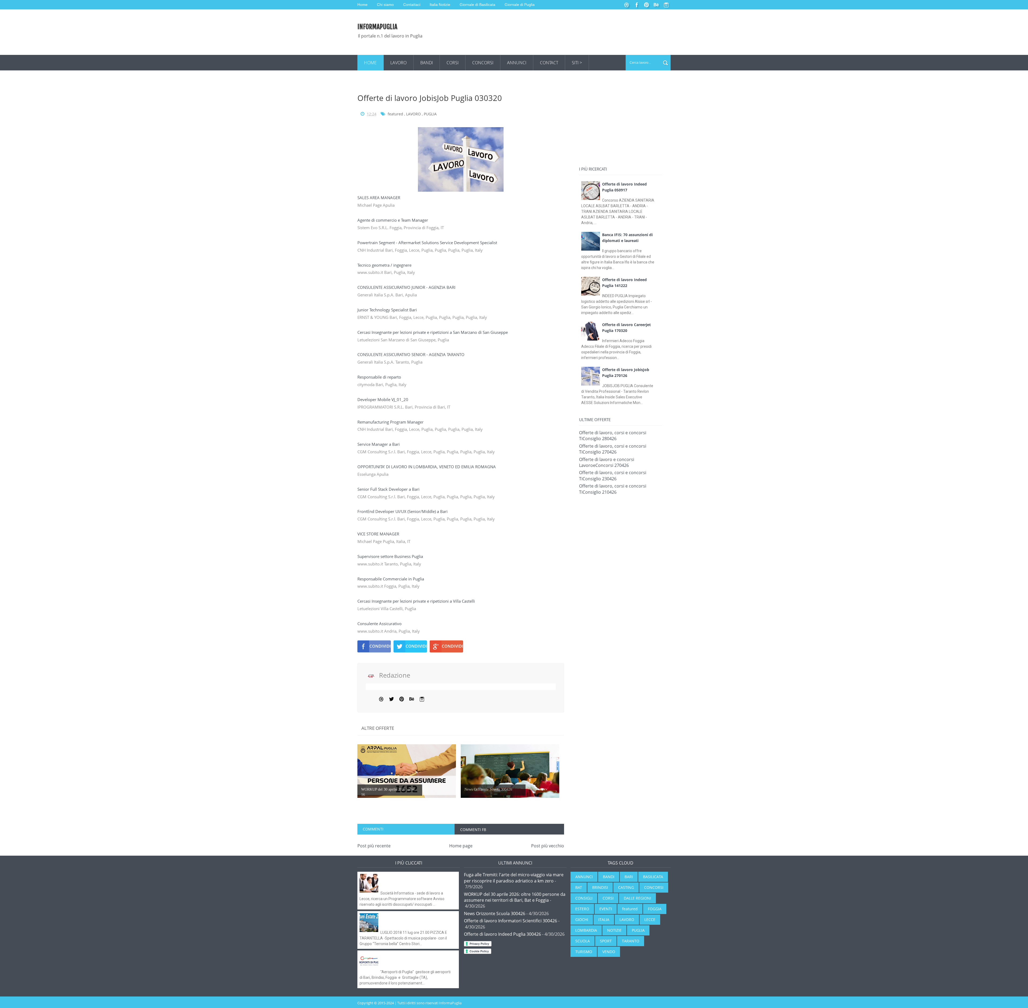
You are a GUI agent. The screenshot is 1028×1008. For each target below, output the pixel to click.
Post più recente (374, 846)
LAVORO (413, 113)
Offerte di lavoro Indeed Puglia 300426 (502, 934)
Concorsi (482, 63)
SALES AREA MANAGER (379, 197)
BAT (578, 887)
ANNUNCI (584, 876)
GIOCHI (581, 919)
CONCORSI (653, 887)
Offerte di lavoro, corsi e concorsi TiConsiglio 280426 (612, 435)
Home (370, 63)
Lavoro (398, 63)
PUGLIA (430, 113)
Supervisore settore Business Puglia (390, 556)
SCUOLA (582, 940)
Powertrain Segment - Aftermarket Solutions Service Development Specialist (427, 242)
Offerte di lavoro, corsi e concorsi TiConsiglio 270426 (612, 449)
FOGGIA (655, 908)
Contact (549, 63)
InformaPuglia (377, 27)
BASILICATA (653, 876)
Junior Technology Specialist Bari (387, 309)
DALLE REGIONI (637, 898)
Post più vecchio (547, 846)
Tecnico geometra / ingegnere (385, 265)
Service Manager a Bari (379, 444)
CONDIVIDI (380, 646)
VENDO (608, 951)
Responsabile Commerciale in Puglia (391, 579)
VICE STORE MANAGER (378, 534)
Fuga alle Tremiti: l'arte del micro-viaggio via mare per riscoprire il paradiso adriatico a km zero (514, 878)
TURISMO (583, 951)
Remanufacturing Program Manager (391, 422)
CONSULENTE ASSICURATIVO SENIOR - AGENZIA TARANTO (411, 354)
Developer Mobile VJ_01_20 (383, 399)
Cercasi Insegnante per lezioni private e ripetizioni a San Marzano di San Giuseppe (433, 332)
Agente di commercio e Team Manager (393, 220)
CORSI (608, 898)
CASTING (626, 887)
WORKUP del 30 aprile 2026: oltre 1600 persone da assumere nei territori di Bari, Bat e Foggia (514, 897)
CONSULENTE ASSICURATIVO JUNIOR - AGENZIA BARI (406, 287)
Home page (461, 846)
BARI (629, 876)
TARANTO (630, 940)
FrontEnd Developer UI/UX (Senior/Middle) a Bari (403, 511)
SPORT (606, 940)
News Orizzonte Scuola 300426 (494, 913)
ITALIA (603, 919)
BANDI (608, 876)
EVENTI (605, 908)
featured (395, 113)
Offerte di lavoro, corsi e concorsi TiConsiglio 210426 (612, 489)
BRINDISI (600, 887)
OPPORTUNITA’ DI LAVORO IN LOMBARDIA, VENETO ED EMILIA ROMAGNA (427, 466)
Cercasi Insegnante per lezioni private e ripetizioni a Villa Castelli (416, 601)
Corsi (453, 63)
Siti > (577, 63)
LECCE (649, 919)
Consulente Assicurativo (380, 623)
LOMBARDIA (586, 930)
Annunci (516, 63)
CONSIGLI (583, 898)
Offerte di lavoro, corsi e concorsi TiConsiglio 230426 (612, 475)
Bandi (426, 63)
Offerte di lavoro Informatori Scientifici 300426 (510, 921)
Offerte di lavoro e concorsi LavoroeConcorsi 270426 (606, 462)
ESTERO (582, 908)
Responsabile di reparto (379, 377)
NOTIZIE (614, 930)
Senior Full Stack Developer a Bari (389, 489)
